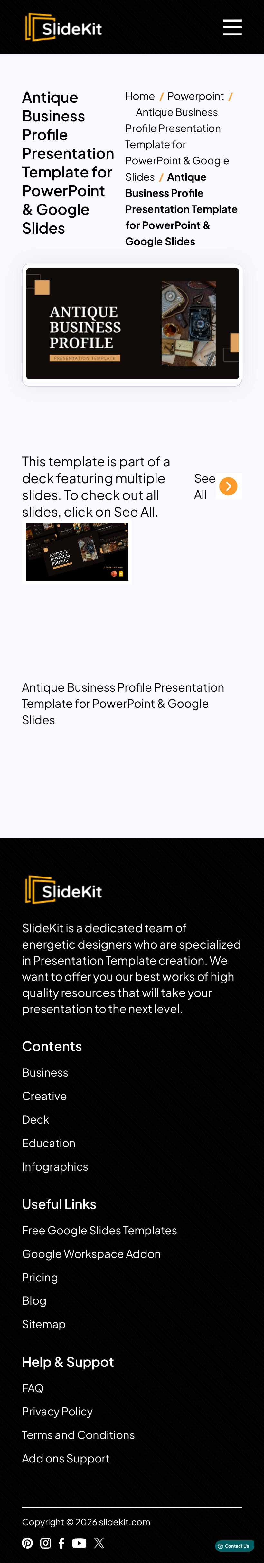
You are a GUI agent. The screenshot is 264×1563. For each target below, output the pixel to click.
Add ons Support (66, 1458)
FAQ (33, 1388)
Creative (44, 1096)
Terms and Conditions (78, 1435)
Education (49, 1143)
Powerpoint (195, 95)
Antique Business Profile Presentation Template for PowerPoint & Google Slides (177, 144)
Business (45, 1072)
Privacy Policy (57, 1411)
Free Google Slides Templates (99, 1230)
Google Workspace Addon (91, 1254)
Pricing (40, 1277)
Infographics (55, 1166)
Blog (34, 1300)
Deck (35, 1119)
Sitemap (44, 1324)
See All (205, 486)
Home (140, 95)
